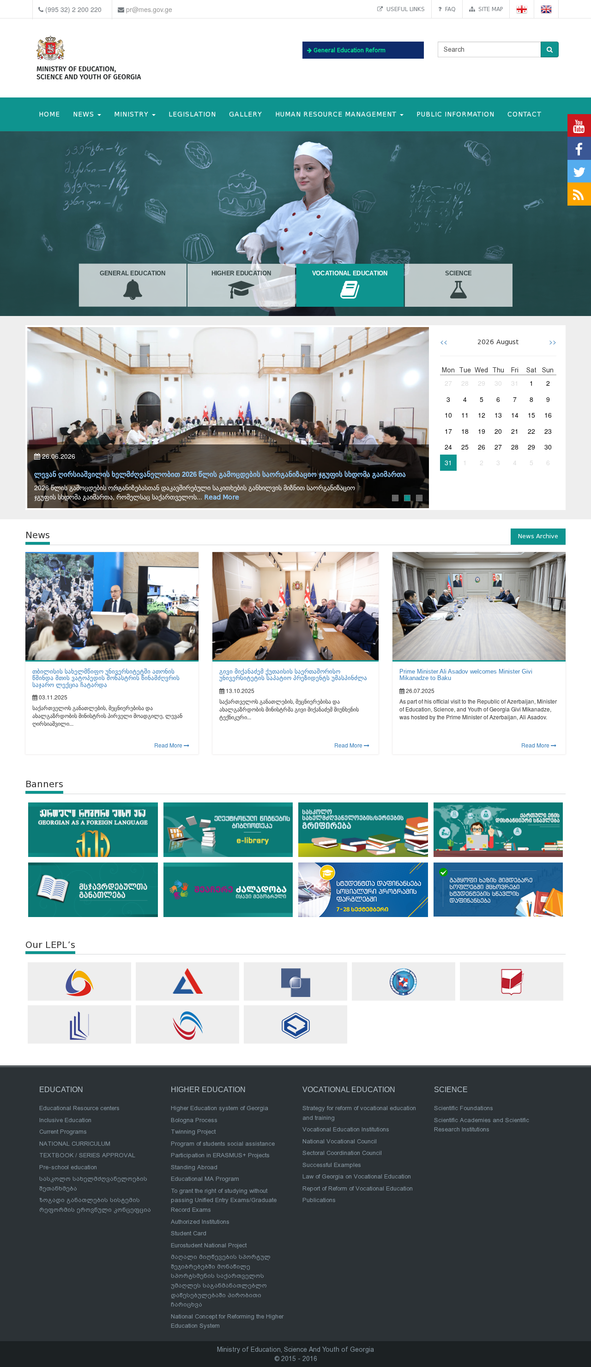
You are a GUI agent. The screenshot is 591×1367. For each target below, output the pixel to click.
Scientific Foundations (463, 1108)
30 (498, 383)
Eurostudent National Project (209, 1245)
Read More (221, 497)
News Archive (538, 536)
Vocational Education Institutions (345, 1129)
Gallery (245, 114)
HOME (49, 114)
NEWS (84, 114)
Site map (489, 9)
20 (498, 431)
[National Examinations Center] (187, 981)
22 (531, 431)
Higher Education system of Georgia (219, 1108)
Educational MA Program (205, 1178)
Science (458, 273)
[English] (546, 9)
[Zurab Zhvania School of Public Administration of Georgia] (295, 1025)
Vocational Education (350, 273)
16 (548, 414)
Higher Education (241, 273)
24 (448, 446)
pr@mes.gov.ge (149, 9)
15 (531, 414)
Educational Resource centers (79, 1108)
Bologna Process (194, 1120)
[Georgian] (522, 9)
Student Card (188, 1233)
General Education (133, 273)
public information (455, 114)
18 (465, 431)
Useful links (404, 9)
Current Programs (63, 1131)
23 (548, 431)
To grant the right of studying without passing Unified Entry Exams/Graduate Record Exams (224, 1200)
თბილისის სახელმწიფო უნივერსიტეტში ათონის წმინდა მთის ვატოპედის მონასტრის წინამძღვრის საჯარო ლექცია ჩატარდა (106, 678)
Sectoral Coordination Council (342, 1152)
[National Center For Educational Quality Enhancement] (187, 1025)
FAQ (448, 9)
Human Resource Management (337, 114)
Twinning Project (193, 1131)
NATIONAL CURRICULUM (74, 1143)
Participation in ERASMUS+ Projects (220, 1155)
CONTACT (524, 114)
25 (465, 446)
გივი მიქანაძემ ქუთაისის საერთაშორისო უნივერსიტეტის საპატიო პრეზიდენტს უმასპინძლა (293, 674)
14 (515, 414)
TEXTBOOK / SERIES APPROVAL (87, 1155)
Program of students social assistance (223, 1143)
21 (515, 431)
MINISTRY (132, 114)
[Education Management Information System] (79, 982)
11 (465, 414)
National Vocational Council (339, 1141)
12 (481, 414)
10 (448, 414)
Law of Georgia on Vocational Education (356, 1176)
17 (448, 431)
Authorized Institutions (200, 1221)
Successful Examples (331, 1164)
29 (481, 383)
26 (481, 446)
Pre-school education (68, 1167)
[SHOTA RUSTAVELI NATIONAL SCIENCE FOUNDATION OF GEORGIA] (295, 982)
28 (465, 383)
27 (448, 383)
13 (498, 414)
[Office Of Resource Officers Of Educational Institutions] (403, 982)
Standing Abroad (194, 1167)
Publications (319, 1200)
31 (515, 383)
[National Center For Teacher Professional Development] (79, 1025)
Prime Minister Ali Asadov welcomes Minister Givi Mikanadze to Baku (465, 674)
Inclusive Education (65, 1120)
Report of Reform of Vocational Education (357, 1188)
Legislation (192, 114)
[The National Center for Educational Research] (511, 982)
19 (481, 431)
